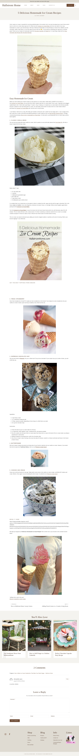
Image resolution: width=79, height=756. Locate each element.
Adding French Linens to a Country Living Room (55, 605)
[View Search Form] (75, 5)
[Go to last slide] (3, 639)
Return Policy (56, 735)
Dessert (42, 15)
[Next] (75, 639)
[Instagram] (5, 734)
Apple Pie (48, 31)
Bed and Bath (30, 744)
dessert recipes (13, 599)
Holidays (42, 740)
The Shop (70, 5)
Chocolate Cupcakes (39, 31)
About (31, 5)
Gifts (28, 737)
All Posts (37, 15)
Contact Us (52, 5)
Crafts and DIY (43, 737)
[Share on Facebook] (1, 375)
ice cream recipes (21, 599)
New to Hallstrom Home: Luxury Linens (21, 605)
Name (11, 716)
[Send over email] (1, 380)
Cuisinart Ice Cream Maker (44, 26)
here (48, 1)
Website (53, 716)
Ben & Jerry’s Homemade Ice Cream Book (30, 115)
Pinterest (22, 358)
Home (25, 5)
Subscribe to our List (57, 740)
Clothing (29, 740)
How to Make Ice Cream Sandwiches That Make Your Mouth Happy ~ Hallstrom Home (33, 673)
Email (32, 716)
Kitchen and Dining (32, 735)
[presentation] (14, 635)
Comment (12, 699)
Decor (29, 742)
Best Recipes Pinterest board (56, 113)
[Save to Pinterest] (1, 378)
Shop (38, 5)
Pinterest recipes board (52, 473)
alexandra (16, 679)
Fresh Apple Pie (58, 122)
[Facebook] (9, 734)
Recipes (42, 735)
